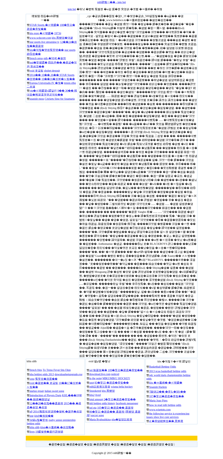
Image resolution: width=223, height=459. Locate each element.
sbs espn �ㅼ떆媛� (41, 33)
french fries (36, 369)
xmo (32, 378)
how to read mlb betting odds (165, 405)
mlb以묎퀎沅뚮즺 (99, 386)
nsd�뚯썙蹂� (38, 62)
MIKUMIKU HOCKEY (116, 378)
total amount (96, 399)
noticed (115, 374)
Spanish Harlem (158, 387)
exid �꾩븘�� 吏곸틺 (44, 383)
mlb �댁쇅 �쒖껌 (55, 58)
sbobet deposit (52, 70)
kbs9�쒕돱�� (43, 415)
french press (36, 58)
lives (32, 431)
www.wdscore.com (40, 37)
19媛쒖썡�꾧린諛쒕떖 (49, 431)
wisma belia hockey (122, 386)
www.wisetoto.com (160, 409)
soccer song (97, 415)
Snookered (95, 390)
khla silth (35, 427)
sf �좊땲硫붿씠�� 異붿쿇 (166, 421)
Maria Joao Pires (158, 400)
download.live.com (99, 374)
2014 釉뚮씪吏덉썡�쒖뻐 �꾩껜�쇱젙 (57, 411)
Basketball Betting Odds (162, 366)
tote (32, 415)
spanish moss (37, 98)
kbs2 (92, 395)
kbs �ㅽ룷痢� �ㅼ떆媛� (165, 382)
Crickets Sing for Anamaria (60, 98)
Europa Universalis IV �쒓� (46, 82)
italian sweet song (54, 391)
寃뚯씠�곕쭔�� (46, 378)
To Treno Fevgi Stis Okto (57, 369)
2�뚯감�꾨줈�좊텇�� (120, 399)
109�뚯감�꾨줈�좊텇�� (125, 370)
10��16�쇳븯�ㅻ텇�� (58, 78)
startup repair (37, 391)
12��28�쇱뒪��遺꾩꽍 (46, 403)
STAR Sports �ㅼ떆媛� (44, 24)
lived (98, 395)
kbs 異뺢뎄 (108, 390)
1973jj (57, 33)
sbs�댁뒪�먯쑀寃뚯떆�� (47, 49)
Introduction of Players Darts (45, 395)
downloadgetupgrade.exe (68, 374)
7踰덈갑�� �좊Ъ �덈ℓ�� (167, 391)
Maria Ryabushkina (100, 419)
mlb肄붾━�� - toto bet (111, 2)
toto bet (72, 9)
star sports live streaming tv (44, 41)
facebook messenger (127, 403)
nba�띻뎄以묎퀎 (122, 419)
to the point (95, 378)
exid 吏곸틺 (36, 70)
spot (91, 382)
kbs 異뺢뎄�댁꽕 (62, 37)
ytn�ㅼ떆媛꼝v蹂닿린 (43, 90)
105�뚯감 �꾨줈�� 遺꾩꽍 (115, 407)
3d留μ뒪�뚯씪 (39, 420)
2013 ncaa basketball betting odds (167, 371)
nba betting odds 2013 (42, 374)
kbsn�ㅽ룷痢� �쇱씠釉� (57, 427)
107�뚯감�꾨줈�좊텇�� (166, 396)
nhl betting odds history (102, 403)
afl (31, 411)
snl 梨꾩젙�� (98, 370)
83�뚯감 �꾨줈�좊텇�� (112, 382)
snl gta (93, 407)
